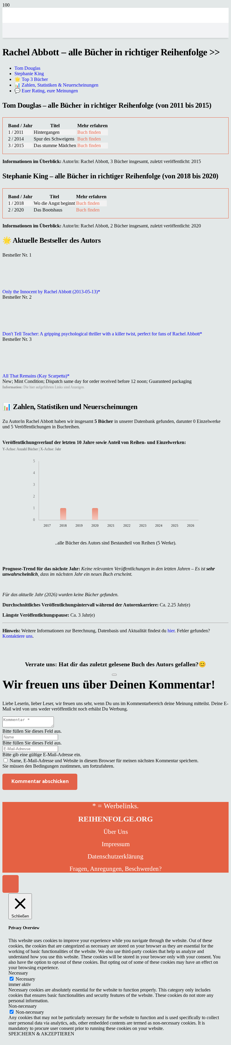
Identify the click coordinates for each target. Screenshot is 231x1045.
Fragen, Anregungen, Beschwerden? (115, 868)
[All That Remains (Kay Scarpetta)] (17, 370)
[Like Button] (114, 675)
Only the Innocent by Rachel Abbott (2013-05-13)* (51, 291)
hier (171, 630)
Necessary (25, 979)
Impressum (116, 844)
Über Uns (115, 831)
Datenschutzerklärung (115, 856)
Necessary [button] (18, 973)
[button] (10, 884)
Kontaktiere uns (17, 636)
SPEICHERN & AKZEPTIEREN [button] (41, 1033)
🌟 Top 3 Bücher (31, 79)
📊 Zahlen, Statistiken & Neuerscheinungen (56, 85)
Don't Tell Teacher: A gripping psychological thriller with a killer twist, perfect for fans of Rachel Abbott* (102, 333)
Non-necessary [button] (22, 1006)
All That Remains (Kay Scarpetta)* (35, 375)
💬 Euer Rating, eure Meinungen (46, 90)
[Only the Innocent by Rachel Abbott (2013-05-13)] (17, 286)
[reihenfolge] (115, 76)
